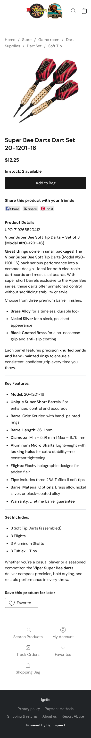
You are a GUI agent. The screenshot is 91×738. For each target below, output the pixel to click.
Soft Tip (55, 45)
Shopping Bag (28, 672)
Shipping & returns (22, 716)
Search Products (28, 636)
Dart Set (34, 45)
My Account (63, 636)
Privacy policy (28, 709)
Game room (48, 39)
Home (10, 39)
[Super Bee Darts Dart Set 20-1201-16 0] (45, 91)
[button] (45, 11)
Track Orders (28, 654)
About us (49, 716)
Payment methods (59, 709)
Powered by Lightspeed (45, 725)
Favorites (63, 654)
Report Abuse (73, 716)
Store (27, 39)
